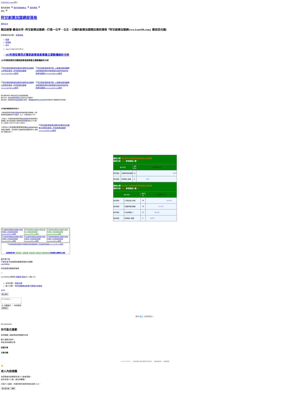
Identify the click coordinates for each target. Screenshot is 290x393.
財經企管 (18, 283)
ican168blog (5, 264)
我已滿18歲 (5, 388)
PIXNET (128, 361)
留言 (24, 277)
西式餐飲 (18, 100)
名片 (7, 45)
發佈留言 (5, 308)
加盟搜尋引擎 (10, 253)
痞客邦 (19, 277)
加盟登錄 (18, 253)
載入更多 (5, 294)
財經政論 (19, 35)
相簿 (7, 40)
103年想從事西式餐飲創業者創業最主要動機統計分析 (37, 54)
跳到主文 (4, 24)
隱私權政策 (157, 361)
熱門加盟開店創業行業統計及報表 (28, 286)
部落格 (8, 42)
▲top (3, 290)
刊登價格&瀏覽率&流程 (57, 253)
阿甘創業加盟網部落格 (19, 18)
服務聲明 (166, 361)
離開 (13, 388)
